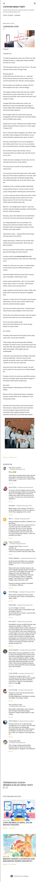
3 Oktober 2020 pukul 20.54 (25, 487)
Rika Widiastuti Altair (15, 705)
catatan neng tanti (14, 7)
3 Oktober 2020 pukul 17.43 (17, 469)
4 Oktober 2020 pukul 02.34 (24, 505)
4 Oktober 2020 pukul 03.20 (22, 518)
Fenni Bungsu (13, 592)
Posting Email (13, 457)
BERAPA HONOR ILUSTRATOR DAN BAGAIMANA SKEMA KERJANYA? (19, 860)
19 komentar (12, 828)
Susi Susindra (13, 690)
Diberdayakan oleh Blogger (21, 876)
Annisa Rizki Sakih (14, 741)
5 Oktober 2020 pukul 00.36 (17, 706)
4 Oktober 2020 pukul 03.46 (17, 543)
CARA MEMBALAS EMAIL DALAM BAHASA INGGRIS (17, 824)
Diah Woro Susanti (15, 468)
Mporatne (12, 505)
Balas (11, 483)
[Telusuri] (35, 3)
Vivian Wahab (13, 673)
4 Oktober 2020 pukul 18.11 (25, 690)
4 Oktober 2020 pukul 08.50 (27, 650)
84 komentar (12, 864)
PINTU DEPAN (8, 15)
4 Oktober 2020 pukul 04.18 (28, 558)
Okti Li (11, 519)
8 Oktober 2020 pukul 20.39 (17, 742)
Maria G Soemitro (14, 542)
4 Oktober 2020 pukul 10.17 (26, 673)
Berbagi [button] (5, 457)
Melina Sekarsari (14, 558)
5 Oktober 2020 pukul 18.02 (26, 721)
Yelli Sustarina (13, 721)
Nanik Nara (12, 605)
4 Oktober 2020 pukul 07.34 (25, 605)
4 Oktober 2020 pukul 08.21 (24, 621)
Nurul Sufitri (13, 487)
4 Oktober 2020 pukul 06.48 (27, 592)
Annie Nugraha (14, 650)
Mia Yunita (12, 621)
